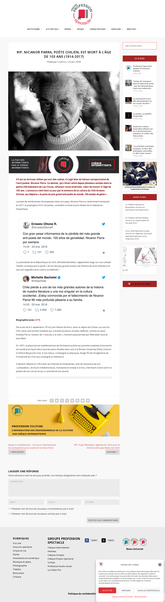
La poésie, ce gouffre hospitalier (142, 115)
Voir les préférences (149, 590)
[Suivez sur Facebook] (87, 540)
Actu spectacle (52, 29)
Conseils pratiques (97, 29)
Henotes (52, 551)
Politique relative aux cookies (122, 596)
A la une (17, 543)
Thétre (17, 569)
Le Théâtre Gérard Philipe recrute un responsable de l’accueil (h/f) (137, 220)
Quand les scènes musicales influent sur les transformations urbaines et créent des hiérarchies (143, 131)
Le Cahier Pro (54, 569)
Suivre (94, 540)
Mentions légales (140, 596)
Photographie (20, 565)
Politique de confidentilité (82, 593)
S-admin (61, 61)
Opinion (67, 29)
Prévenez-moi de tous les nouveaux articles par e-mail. (39, 513)
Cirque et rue (19, 550)
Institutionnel (33, 29)
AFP (37, 319)
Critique (80, 29)
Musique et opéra (22, 561)
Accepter (107, 590)
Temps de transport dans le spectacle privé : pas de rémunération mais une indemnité (143, 85)
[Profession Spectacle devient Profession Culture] (128, 68)
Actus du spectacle (22, 546)
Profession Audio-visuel (60, 566)
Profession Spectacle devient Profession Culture (142, 68)
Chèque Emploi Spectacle (60, 558)
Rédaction (131, 29)
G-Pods (51, 562)
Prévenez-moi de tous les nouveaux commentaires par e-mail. (42, 508)
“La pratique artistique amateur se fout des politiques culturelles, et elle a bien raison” (143, 149)
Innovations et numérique (26, 558)
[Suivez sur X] (104, 540)
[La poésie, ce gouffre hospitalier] (128, 115)
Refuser (126, 590)
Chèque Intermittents (58, 547)
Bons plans (116, 29)
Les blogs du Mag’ (141, 284)
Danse (16, 554)
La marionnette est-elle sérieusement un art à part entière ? (142, 101)
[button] (160, 564)
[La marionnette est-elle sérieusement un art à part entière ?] (128, 100)
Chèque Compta (56, 555)
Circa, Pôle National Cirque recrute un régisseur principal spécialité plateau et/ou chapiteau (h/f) (138, 235)
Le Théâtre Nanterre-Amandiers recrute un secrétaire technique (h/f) (136, 207)
